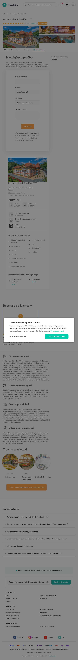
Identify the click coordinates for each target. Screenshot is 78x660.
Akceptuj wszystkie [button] (57, 336)
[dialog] (39, 330)
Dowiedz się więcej (57, 331)
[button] (17, 336)
